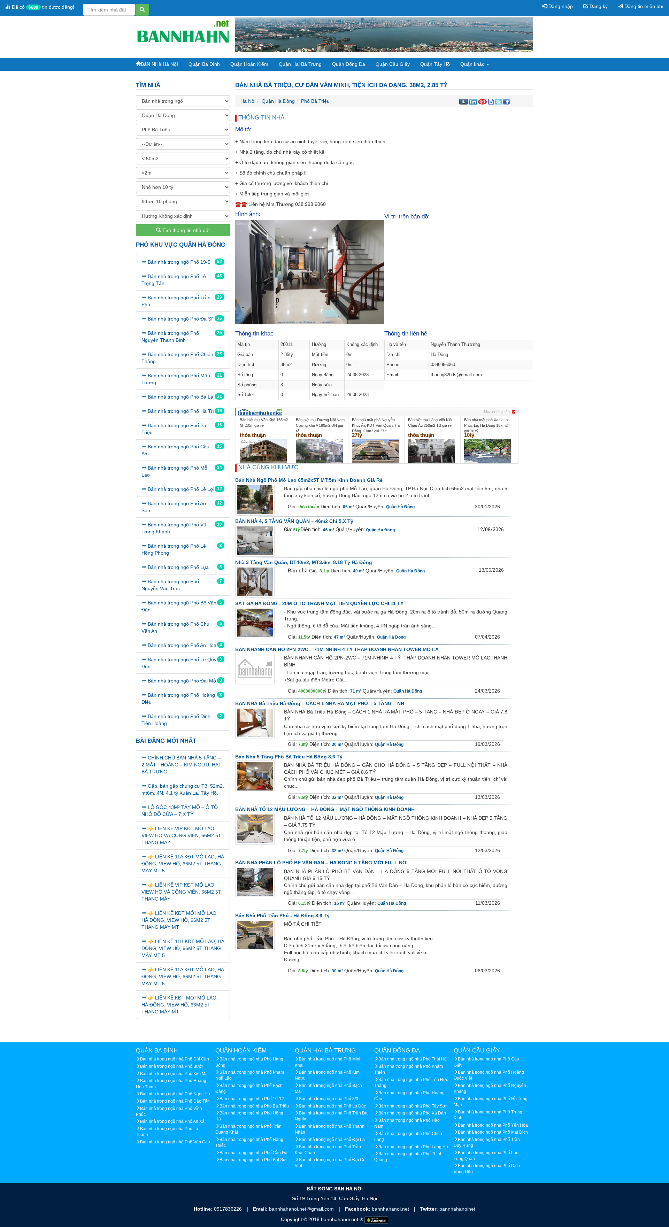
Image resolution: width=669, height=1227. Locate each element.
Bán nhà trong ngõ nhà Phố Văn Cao (175, 1142)
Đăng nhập (560, 6)
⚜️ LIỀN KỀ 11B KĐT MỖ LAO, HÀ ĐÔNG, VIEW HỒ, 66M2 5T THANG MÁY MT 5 (182, 948)
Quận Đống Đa (348, 64)
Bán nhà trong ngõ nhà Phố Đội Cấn (174, 1059)
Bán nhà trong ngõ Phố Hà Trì (181, 411)
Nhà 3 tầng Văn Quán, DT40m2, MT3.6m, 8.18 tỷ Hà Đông (303, 562)
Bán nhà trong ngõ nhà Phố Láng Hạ (413, 1146)
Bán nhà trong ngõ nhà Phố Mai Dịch (493, 1132)
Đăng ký (598, 6)
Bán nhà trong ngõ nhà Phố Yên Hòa (493, 1125)
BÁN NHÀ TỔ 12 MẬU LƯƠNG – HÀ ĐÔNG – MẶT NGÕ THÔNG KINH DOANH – (327, 809)
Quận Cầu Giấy (393, 64)
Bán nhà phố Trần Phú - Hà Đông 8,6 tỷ (282, 915)
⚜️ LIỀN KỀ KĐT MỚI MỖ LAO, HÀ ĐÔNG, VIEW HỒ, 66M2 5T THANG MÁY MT (179, 920)
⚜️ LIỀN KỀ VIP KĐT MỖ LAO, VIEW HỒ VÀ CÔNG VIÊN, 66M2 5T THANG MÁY (181, 835)
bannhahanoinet (457, 1209)
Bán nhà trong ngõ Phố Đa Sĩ (180, 319)
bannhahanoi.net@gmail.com (302, 1209)
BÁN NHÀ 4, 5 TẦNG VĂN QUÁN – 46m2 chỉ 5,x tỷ (294, 521)
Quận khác (473, 64)
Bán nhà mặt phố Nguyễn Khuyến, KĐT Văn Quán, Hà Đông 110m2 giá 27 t (376, 425)
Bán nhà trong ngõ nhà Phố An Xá (172, 1121)
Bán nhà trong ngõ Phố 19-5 (179, 262)
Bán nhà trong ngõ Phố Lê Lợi (181, 489)
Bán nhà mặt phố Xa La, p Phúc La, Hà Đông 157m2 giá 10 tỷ (486, 425)
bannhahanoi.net (391, 1209)
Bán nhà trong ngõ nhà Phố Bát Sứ (253, 1159)
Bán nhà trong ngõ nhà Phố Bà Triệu (254, 1106)
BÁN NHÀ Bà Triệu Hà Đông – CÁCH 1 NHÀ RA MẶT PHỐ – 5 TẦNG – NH (319, 703)
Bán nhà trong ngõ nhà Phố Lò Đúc (332, 1106)
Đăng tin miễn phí (643, 6)
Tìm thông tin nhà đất (185, 230)
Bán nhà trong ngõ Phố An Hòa (182, 645)
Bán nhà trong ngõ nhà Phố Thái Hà (412, 1059)
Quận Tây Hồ (435, 64)
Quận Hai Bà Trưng (300, 64)
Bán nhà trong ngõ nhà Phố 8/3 (328, 1098)
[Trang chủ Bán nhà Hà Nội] (183, 34)
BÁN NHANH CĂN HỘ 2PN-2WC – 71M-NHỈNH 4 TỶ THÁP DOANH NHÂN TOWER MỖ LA (337, 649)
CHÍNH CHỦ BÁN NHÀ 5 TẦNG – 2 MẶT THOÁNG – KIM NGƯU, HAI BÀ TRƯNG (181, 764)
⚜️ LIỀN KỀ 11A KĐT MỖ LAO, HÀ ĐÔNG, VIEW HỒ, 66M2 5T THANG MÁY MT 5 (182, 863)
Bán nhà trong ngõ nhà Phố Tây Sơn (413, 1106)
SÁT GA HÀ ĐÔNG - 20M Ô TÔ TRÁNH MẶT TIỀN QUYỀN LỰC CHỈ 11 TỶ (319, 603)
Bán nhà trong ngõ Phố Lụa (178, 567)
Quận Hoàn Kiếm (249, 64)
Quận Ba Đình (204, 64)
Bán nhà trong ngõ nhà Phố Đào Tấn (175, 1101)
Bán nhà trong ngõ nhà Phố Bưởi (171, 1066)
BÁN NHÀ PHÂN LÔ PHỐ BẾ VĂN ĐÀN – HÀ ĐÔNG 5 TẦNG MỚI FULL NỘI (321, 862)
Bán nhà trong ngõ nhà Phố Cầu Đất (254, 1152)
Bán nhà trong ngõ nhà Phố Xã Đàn (412, 1113)
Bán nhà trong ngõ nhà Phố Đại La (332, 1139)
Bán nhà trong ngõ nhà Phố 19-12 (252, 1098)
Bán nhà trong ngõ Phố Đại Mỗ (182, 681)
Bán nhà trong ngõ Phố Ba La (180, 397)
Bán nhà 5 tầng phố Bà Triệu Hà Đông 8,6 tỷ (289, 756)
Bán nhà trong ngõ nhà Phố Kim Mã (174, 1073)
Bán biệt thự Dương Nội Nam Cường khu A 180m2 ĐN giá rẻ (320, 425)
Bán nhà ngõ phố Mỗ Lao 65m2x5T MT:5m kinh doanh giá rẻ (309, 480)
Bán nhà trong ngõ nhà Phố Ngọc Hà (175, 1093)
